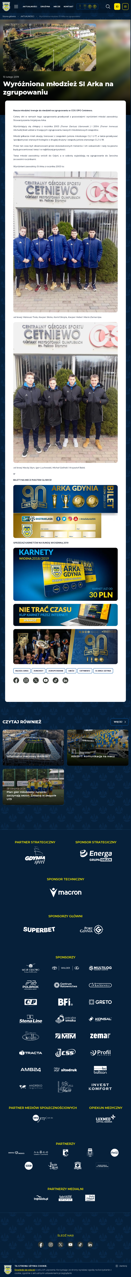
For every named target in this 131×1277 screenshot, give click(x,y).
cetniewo (84, 671)
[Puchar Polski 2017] (85, 6)
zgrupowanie (55, 671)
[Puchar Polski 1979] (80, 6)
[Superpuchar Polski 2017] (90, 6)
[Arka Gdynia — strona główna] (6, 6)
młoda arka (22, 671)
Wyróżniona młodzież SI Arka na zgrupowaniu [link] (59, 16)
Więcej (118, 722)
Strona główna (9, 16)
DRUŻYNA (45, 6)
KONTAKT (68, 6)
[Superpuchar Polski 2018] (95, 6)
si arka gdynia (103, 671)
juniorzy (38, 671)
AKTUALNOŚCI (30, 6)
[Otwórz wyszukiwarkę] (108, 6)
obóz (71, 671)
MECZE (57, 6)
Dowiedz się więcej (25, 1270)
